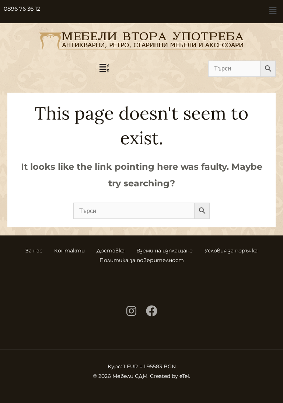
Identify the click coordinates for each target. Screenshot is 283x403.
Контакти (69, 250)
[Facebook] (151, 311)
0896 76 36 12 (22, 8)
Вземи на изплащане (164, 250)
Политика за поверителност (141, 260)
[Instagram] (131, 311)
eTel (184, 376)
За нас (33, 250)
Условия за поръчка (231, 250)
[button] (273, 11)
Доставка (111, 250)
